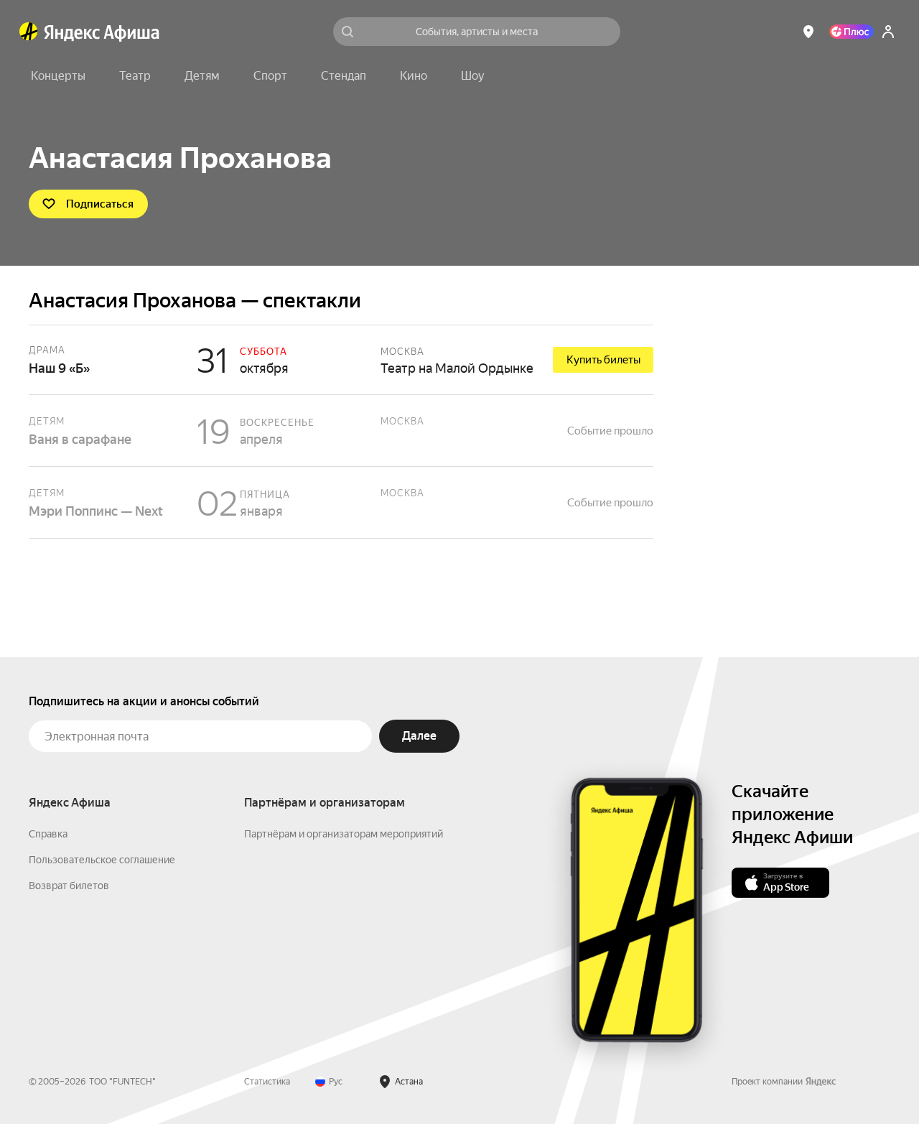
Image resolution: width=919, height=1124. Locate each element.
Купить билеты (603, 359)
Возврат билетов (69, 885)
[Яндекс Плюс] (851, 31)
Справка (48, 834)
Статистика (267, 1082)
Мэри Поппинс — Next (341, 502)
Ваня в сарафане (341, 430)
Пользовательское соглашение (102, 859)
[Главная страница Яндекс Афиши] (28, 31)
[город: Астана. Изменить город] (808, 31)
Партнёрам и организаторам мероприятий (343, 834)
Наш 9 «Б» (341, 359)
